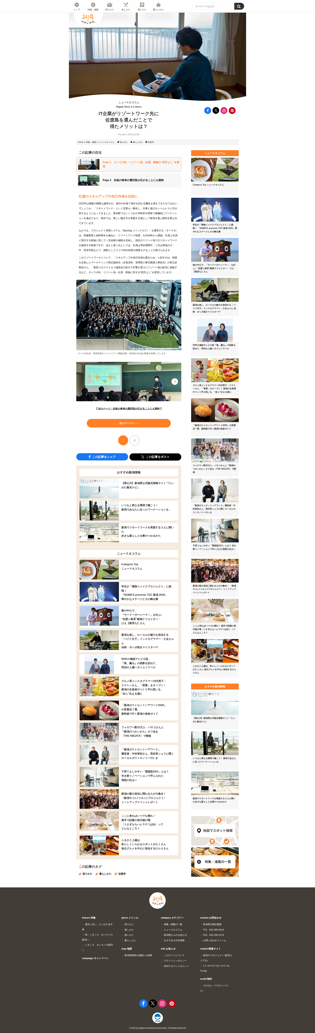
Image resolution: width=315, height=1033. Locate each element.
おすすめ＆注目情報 (174, 940)
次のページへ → (128, 423)
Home (80, 142)
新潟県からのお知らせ (175, 935)
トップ (77, 9)
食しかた (126, 9)
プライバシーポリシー (175, 960)
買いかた (142, 9)
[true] (239, 6)
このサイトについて (174, 955)
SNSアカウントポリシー (176, 966)
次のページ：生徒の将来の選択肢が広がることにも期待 (129, 408)
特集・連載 (93, 9)
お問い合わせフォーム (214, 940)
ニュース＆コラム (129, 104)
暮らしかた (158, 9)
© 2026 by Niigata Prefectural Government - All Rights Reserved (157, 1028)
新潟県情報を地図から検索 (138, 955)
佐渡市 (151, 142)
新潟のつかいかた (87, 18)
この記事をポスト (157, 456)
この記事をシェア (103, 456)
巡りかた (109, 9)
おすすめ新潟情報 (129, 472)
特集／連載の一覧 (173, 924)
